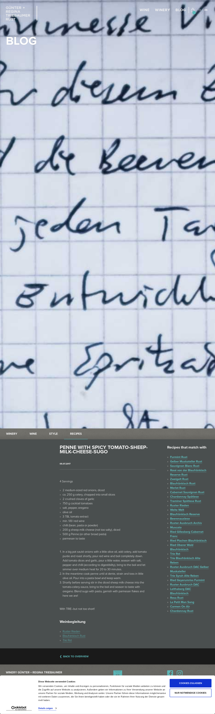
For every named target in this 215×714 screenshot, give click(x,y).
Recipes (76, 434)
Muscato (176, 527)
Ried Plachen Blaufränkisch (188, 540)
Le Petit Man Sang (182, 602)
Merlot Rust (177, 488)
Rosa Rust (176, 598)
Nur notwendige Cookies (190, 692)
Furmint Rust (178, 457)
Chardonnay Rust (181, 611)
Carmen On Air (180, 606)
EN (205, 10)
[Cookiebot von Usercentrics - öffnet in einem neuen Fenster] (19, 708)
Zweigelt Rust (179, 479)
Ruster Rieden (71, 631)
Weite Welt (177, 510)
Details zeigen (45, 708)
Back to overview (76, 656)
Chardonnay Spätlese (184, 496)
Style (53, 434)
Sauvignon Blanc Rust (184, 466)
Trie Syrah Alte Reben (184, 576)
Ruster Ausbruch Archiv (186, 523)
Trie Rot (67, 640)
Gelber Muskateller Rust (186, 461)
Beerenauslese (180, 518)
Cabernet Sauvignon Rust (187, 492)
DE (199, 10)
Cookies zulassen (190, 683)
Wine (145, 10)
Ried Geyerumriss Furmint (187, 580)
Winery (162, 10)
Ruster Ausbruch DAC (184, 584)
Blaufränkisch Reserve (185, 514)
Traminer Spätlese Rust (185, 501)
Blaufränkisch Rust (74, 636)
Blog (181, 10)
